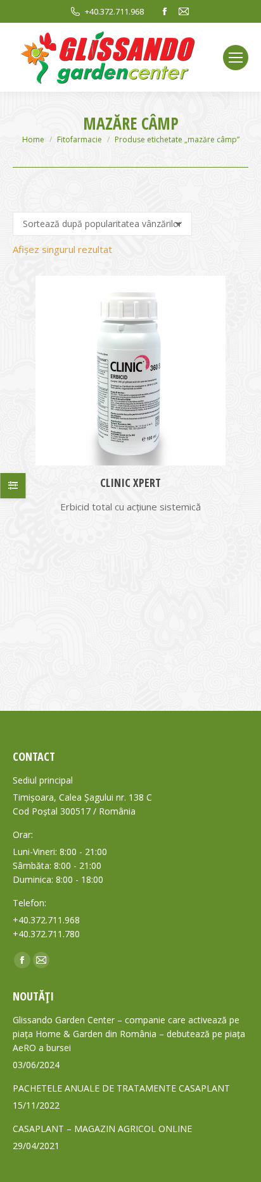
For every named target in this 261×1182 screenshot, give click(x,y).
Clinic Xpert (130, 482)
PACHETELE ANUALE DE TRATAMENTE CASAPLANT (121, 1088)
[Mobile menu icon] (235, 57)
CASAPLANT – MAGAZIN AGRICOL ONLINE (102, 1129)
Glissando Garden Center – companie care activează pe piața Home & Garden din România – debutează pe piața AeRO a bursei (129, 1034)
